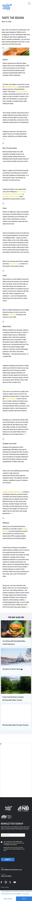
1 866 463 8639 (6, 876)
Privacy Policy (16, 847)
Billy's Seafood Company (15, 194)
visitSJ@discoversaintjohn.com (11, 870)
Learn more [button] (25, 893)
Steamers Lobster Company (11, 196)
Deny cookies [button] (8, 898)
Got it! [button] (24, 898)
